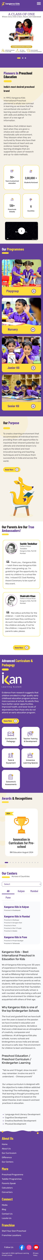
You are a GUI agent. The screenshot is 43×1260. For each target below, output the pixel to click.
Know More (9, 469)
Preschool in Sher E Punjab (12, 928)
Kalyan (21, 891)
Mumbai (34, 891)
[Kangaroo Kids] (10, 4)
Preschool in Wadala (10, 931)
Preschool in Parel (10, 925)
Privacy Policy (35, 1254)
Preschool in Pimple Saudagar (14, 940)
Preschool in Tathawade (12, 943)
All (8, 891)
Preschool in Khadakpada (12, 910)
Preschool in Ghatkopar (11, 920)
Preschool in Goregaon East (13, 923)
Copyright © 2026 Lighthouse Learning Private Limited (15, 1254)
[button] (18, 58)
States (4, 880)
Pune (8, 897)
